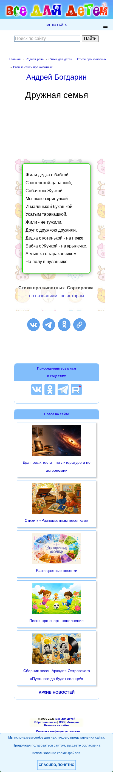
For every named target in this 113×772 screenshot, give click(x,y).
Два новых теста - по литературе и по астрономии (57, 466)
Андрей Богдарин (56, 77)
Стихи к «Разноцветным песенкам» (56, 520)
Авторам (73, 722)
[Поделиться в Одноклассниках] (64, 324)
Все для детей (65, 718)
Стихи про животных (91, 59)
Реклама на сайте (56, 725)
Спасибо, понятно (56, 765)
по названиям (43, 295)
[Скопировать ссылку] (79, 324)
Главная (15, 59)
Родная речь (35, 59)
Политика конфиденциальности (58, 731)
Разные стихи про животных (33, 67)
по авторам (72, 295)
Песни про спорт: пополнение (56, 620)
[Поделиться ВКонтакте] (33, 324)
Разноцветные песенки (56, 570)
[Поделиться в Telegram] (49, 324)
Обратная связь (45, 722)
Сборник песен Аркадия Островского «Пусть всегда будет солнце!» (56, 675)
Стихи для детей (60, 59)
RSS (62, 722)
